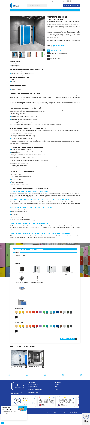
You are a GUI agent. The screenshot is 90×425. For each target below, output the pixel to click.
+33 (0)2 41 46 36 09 (76, 1)
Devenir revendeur (54, 56)
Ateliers (56, 391)
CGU (73, 412)
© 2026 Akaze (76, 412)
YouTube (68, 1)
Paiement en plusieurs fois (56, 58)
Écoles (56, 386)
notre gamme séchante (58, 45)
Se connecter (55, 1)
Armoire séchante (32, 391)
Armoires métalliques (33, 386)
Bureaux (56, 389)
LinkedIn (70, 1)
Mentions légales (64, 412)
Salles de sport (58, 387)
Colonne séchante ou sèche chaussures (17, 367)
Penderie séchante (34, 366)
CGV (70, 412)
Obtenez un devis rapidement (72, 5)
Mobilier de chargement (33, 387)
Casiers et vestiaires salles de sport (35, 389)
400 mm (25, 255)
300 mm (18, 255)
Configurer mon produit (56, 50)
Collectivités (57, 384)
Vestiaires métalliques (33, 384)
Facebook (67, 1)
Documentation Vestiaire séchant (58, 53)
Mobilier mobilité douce (33, 392)
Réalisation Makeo (48, 412)
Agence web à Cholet (56, 412)
